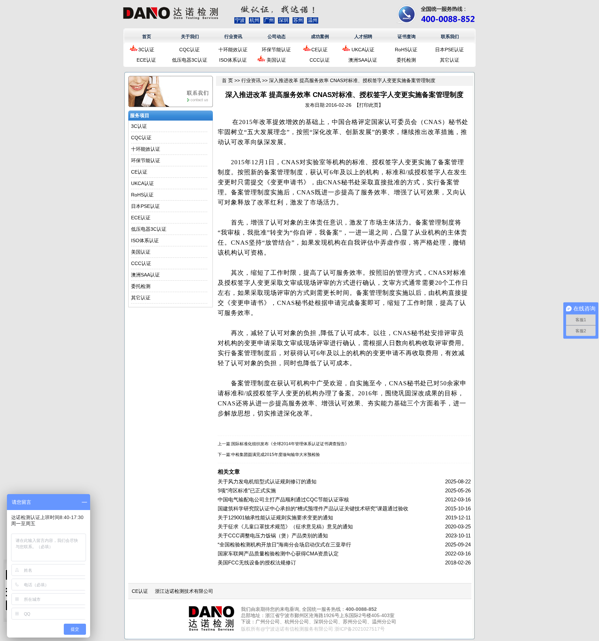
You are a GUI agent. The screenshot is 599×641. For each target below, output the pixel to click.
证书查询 (407, 36)
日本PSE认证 (449, 49)
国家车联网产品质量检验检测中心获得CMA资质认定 (278, 553)
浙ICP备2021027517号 (360, 629)
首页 (146, 36)
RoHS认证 (406, 49)
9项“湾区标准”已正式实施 (247, 490)
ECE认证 (146, 60)
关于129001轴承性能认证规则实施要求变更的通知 (275, 517)
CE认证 (319, 49)
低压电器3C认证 (189, 60)
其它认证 (449, 60)
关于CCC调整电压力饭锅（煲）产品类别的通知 (273, 535)
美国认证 (276, 60)
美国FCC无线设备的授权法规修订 (257, 562)
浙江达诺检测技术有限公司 (184, 591)
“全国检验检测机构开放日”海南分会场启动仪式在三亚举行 (284, 544)
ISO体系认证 (233, 60)
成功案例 (320, 36)
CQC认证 (189, 49)
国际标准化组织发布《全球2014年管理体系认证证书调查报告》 (290, 443)
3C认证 (146, 49)
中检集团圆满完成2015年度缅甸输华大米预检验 (275, 454)
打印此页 (369, 105)
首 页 (227, 80)
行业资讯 (233, 36)
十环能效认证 (233, 49)
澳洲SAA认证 (362, 60)
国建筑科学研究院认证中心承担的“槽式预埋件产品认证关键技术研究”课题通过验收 (313, 508)
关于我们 (190, 36)
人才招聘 (363, 36)
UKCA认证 (362, 49)
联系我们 (450, 36)
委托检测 (406, 60)
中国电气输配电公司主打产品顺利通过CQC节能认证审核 (283, 499)
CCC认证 (320, 60)
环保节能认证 (276, 49)
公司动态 (277, 36)
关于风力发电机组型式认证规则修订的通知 (267, 481)
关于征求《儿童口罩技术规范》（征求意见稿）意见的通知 (285, 526)
